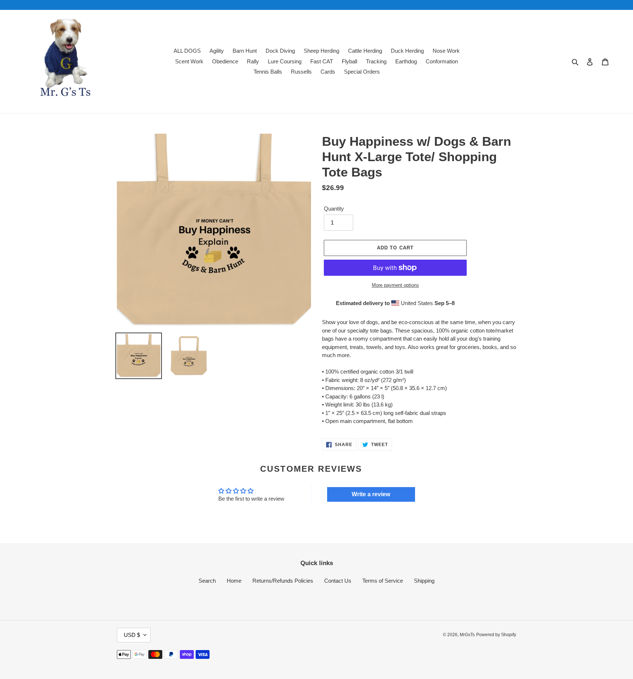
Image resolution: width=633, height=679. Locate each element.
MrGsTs (467, 634)
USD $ (132, 635)
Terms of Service (382, 581)
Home (234, 581)
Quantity (334, 208)
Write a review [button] (371, 494)
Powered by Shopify (496, 634)
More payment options (395, 285)
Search (207, 581)
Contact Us (337, 581)
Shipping (424, 581)
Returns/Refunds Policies (282, 581)
